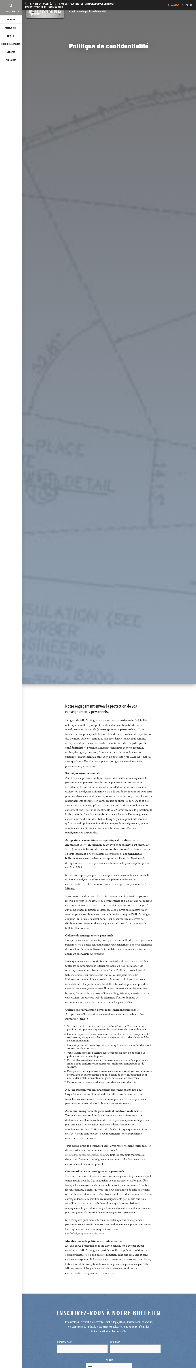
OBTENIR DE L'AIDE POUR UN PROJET (97, 3)
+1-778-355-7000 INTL (68, 3)
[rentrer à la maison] (45, 11)
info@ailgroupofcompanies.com (83, 1155)
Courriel (115, 1341)
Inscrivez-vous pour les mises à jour (44, 7)
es (182, 5)
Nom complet (64, 1341)
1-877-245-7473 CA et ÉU (40, 3)
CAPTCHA (109, 1360)
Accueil (72, 11)
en (191, 5)
